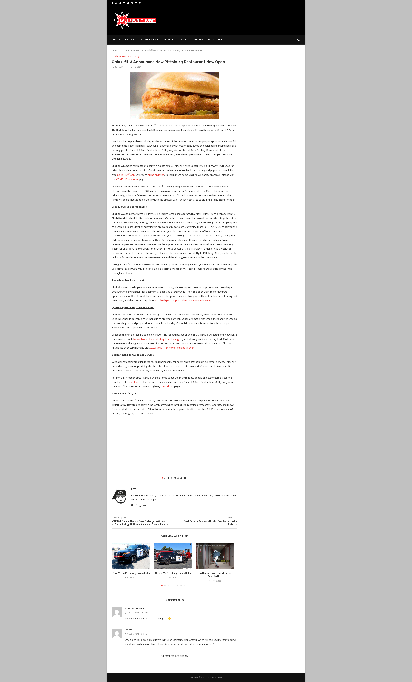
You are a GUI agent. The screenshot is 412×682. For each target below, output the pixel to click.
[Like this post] (165, 477)
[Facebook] (112, 2)
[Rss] (136, 2)
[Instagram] (120, 2)
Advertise (130, 40)
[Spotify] (132, 2)
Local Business (132, 50)
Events (185, 40)
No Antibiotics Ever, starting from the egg (156, 339)
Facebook (168, 386)
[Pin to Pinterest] (175, 477)
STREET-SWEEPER (134, 608)
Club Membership (149, 40)
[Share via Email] (185, 477)
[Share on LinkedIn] (178, 477)
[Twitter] (116, 2)
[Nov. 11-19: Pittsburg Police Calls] (131, 556)
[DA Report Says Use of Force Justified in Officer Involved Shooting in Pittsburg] (215, 556)
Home (115, 40)
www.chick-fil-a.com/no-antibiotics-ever (172, 347)
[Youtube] (124, 2)
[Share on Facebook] (168, 477)
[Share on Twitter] (171, 477)
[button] (116, 564)
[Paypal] (140, 2)
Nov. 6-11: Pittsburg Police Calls (173, 573)
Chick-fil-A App (126, 174)
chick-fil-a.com (134, 382)
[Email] (128, 2)
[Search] (298, 39)
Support (198, 40)
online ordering (156, 174)
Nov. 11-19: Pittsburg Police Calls (131, 573)
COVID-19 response (127, 179)
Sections (169, 40)
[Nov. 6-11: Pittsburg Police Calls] (173, 556)
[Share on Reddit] (181, 477)
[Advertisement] (241, 20)
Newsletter (215, 40)
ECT (123, 67)
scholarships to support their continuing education (183, 300)
